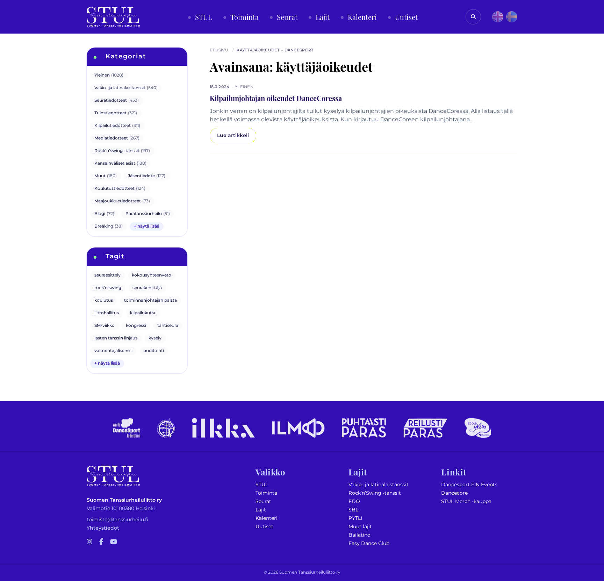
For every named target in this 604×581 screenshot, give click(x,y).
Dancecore (454, 493)
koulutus (103, 300)
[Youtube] (113, 542)
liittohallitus (106, 313)
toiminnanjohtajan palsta (150, 300)
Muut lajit (360, 527)
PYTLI (355, 518)
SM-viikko (104, 325)
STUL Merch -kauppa (466, 501)
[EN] (497, 16)
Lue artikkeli (233, 135)
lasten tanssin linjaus (115, 338)
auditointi (154, 350)
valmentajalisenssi (113, 350)
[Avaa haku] (473, 16)
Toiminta (266, 493)
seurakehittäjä (147, 288)
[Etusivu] (113, 17)
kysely (155, 338)
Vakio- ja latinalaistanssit (378, 485)
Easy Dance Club (368, 543)
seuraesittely (107, 275)
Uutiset (264, 527)
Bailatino (359, 535)
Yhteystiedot (103, 528)
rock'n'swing (107, 288)
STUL (262, 485)
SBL (353, 510)
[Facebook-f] (101, 542)
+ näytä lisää (146, 226)
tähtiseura (167, 325)
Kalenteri (267, 518)
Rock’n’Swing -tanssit (374, 493)
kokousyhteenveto (151, 275)
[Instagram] (89, 542)
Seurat (263, 501)
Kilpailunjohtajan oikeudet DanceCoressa (276, 98)
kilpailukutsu (143, 313)
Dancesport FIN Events (469, 485)
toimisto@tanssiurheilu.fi (117, 520)
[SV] (511, 16)
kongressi (136, 325)
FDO (354, 501)
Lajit (261, 510)
